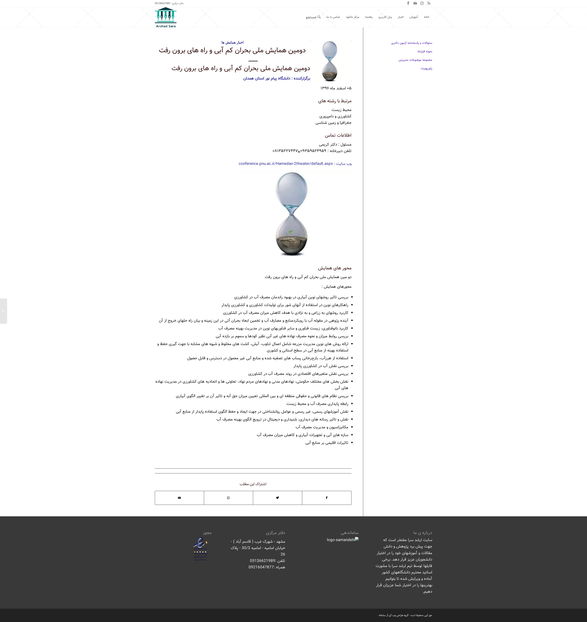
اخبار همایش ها (233, 42)
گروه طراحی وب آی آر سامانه (393, 615)
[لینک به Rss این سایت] (428, 3)
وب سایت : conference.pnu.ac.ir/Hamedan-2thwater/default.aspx (295, 164)
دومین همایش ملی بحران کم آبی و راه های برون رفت (232, 50)
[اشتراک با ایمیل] (179, 498)
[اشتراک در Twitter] (277, 498)
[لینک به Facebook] (408, 3)
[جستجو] (313, 17)
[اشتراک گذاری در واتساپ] (228, 498)
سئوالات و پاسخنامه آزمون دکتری (411, 43)
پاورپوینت (426, 68)
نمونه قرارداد (424, 51)
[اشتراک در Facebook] (326, 498)
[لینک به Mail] (415, 3)
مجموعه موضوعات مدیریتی (415, 60)
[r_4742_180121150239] (331, 61)
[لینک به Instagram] (421, 3)
